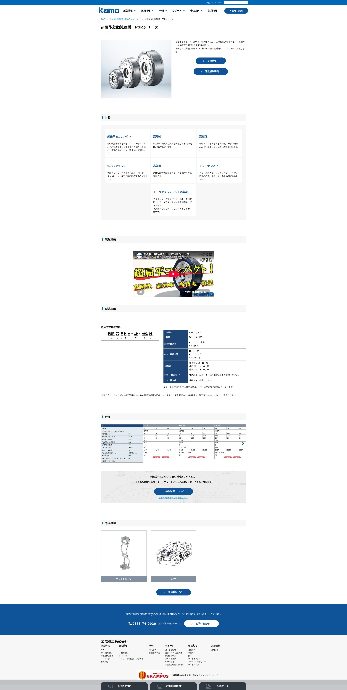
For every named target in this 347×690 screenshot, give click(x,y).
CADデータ (223, 686)
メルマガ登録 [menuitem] (170, 659)
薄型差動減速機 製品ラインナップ (125, 19)
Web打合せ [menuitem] (169, 662)
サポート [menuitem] (177, 10)
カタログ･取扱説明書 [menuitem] (173, 653)
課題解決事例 (212, 71)
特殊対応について (175, 491)
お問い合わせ (237, 11)
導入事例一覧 (175, 592)
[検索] (245, 2)
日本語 (207, 3)
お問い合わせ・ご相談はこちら (173, 497)
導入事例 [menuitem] (152, 650)
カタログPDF (124, 686)
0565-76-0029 (144, 623)
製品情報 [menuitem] (128, 10)
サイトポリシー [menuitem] (194, 659)
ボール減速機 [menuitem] (106, 653)
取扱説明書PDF (173, 686)
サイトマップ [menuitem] (193, 665)
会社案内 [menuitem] (195, 10)
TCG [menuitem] (103, 650)
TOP (103, 19)
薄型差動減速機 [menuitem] (107, 656)
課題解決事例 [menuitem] (154, 653)
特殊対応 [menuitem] (104, 662)
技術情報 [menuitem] (145, 10)
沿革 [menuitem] (190, 656)
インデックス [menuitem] (106, 659)
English (218, 3)
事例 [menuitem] (161, 10)
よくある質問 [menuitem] (170, 650)
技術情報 (212, 61)
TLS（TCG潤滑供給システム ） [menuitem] (131, 659)
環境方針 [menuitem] (191, 653)
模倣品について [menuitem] (171, 656)
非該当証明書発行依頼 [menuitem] (174, 665)
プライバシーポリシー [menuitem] (197, 662)
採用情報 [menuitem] (212, 10)
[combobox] (236, 2)
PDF (157, 457)
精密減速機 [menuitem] (123, 653)
